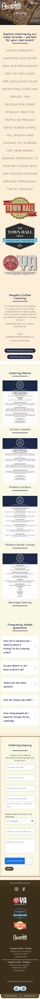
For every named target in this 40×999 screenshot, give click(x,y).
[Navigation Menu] (37, 3)
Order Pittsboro (10, 996)
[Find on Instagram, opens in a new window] (16, 889)
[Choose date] (32, 821)
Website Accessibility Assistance (20, 981)
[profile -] (31, 3)
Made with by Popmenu (16, 882)
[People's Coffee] (20, 937)
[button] (20, 646)
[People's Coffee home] (11, 5)
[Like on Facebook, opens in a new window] (23, 889)
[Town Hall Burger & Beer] (20, 925)
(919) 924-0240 (21, 957)
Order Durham (30, 996)
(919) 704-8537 (19, 971)
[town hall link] (20, 208)
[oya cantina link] (20, 265)
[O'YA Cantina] (20, 901)
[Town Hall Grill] (20, 913)
